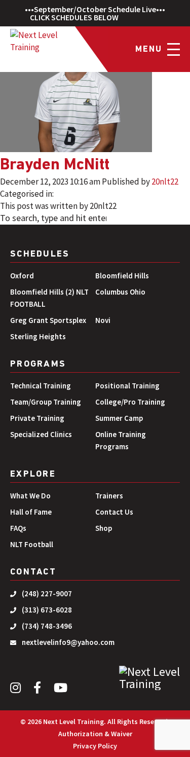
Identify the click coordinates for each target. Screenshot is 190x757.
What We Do (30, 495)
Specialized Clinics (41, 434)
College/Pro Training (130, 402)
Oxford (22, 275)
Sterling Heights (38, 336)
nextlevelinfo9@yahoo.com (68, 642)
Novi (102, 320)
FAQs (18, 528)
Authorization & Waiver (95, 733)
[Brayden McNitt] (76, 76)
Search (135, 219)
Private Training (37, 418)
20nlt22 (164, 181)
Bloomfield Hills (122, 275)
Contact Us (114, 512)
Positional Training (127, 385)
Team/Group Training (45, 402)
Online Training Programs (120, 440)
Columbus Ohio (120, 292)
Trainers (109, 495)
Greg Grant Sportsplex (48, 320)
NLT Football (31, 544)
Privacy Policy (95, 745)
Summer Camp (119, 418)
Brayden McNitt (54, 165)
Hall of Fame (31, 512)
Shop (103, 528)
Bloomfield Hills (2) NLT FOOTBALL (49, 298)
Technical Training (40, 385)
